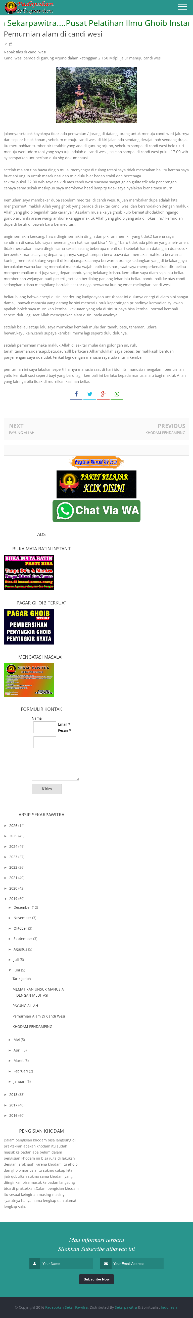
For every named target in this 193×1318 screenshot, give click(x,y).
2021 (13, 877)
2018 (13, 1094)
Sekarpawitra (126, 1307)
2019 (13, 898)
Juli (17, 959)
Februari (21, 1071)
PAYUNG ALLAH (21, 432)
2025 (13, 835)
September (23, 938)
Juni (17, 970)
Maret (19, 1060)
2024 (13, 846)
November (23, 917)
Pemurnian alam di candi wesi (39, 1016)
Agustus (21, 949)
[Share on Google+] (103, 394)
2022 (13, 867)
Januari (20, 1081)
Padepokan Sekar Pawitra (66, 1307)
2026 (13, 825)
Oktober (21, 928)
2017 (13, 1105)
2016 (13, 1115)
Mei (17, 1039)
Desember (23, 907)
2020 (13, 888)
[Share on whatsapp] (117, 394)
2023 (13, 856)
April (18, 1050)
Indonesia (169, 1307)
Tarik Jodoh (22, 978)
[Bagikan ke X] (89, 394)
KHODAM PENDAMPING (165, 432)
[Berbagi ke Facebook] (76, 394)
